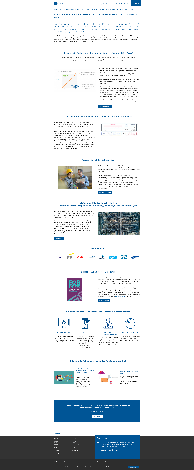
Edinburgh (57, 453)
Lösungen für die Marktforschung (77, 9)
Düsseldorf (57, 438)
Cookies (67, 466)
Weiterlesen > (59, 238)
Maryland (56, 456)
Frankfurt (56, 444)
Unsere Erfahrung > (105, 192)
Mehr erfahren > (104, 300)
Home (55, 9)
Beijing (74, 447)
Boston (74, 441)
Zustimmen (133, 467)
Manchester (57, 450)
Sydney (74, 453)
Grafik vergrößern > (105, 106)
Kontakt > (97, 416)
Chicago (74, 438)
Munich (56, 441)
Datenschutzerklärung (103, 462)
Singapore (75, 450)
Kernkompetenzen (63, 9)
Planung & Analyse (120, 296)
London (56, 447)
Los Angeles (75, 444)
